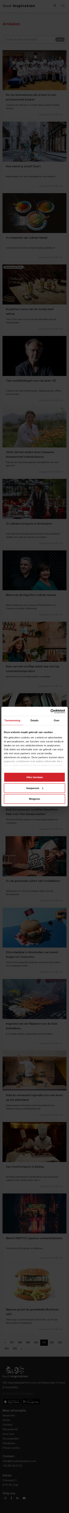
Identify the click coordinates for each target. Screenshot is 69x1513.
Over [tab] (56, 720)
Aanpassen (32, 788)
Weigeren (34, 798)
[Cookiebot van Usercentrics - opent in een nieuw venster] (50, 711)
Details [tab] (34, 720)
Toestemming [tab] (12, 720)
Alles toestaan (34, 777)
